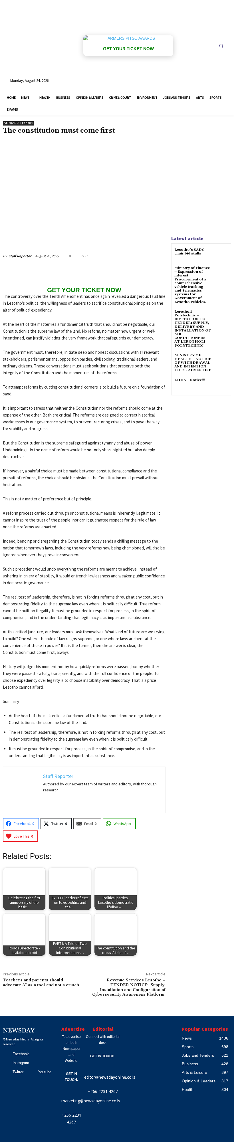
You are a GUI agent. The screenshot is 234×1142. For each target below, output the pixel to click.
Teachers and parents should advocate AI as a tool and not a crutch (41, 983)
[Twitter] (6, 1072)
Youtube (44, 1072)
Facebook (21, 1054)
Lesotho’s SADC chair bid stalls (189, 252)
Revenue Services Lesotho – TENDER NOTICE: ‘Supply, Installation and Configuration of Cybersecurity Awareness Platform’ (129, 987)
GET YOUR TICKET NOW (128, 48)
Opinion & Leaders (18, 123)
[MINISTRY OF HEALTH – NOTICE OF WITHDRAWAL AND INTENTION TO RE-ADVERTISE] (221, 360)
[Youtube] (32, 1072)
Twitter (18, 1072)
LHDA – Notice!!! (189, 380)
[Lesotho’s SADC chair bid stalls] (221, 255)
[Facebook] (6, 1054)
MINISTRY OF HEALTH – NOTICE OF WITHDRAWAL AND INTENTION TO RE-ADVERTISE (192, 363)
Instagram (21, 1063)
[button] (221, 46)
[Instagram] (6, 1063)
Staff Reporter (19, 256)
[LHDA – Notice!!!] (221, 385)
